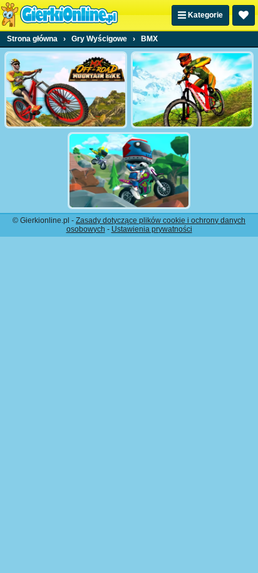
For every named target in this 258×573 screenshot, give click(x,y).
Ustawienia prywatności (151, 229)
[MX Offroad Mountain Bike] (65, 89)
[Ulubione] (243, 15)
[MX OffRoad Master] (192, 89)
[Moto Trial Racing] (129, 170)
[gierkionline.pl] (59, 15)
